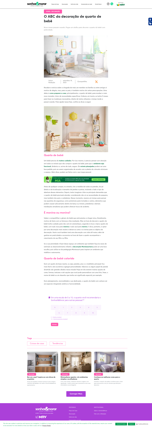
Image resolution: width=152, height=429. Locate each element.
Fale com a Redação (100, 414)
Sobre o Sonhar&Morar (100, 410)
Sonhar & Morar (37, 3)
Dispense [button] (131, 424)
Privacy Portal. (46, 425)
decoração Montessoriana (83, 247)
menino (85, 227)
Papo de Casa (55, 4)
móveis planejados (87, 166)
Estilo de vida (74, 4)
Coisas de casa (37, 344)
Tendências (57, 344)
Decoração (65, 4)
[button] (142, 424)
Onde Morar (98, 4)
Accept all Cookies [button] (121, 424)
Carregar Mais (76, 394)
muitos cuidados (65, 161)
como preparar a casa (58, 93)
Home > (49, 11)
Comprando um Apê (86, 4)
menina (66, 227)
